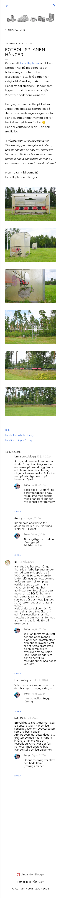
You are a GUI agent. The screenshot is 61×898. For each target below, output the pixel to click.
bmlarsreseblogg (25, 456)
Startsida (11, 30)
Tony (27, 484)
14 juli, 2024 (38, 534)
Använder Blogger (33, 874)
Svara (17, 511)
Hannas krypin (23, 680)
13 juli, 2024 (44, 456)
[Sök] (54, 5)
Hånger (31, 435)
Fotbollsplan (19, 435)
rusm (41, 881)
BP (16, 561)
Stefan (18, 717)
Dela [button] (7, 430)
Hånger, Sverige (24, 440)
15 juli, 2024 (31, 717)
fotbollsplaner (29, 63)
